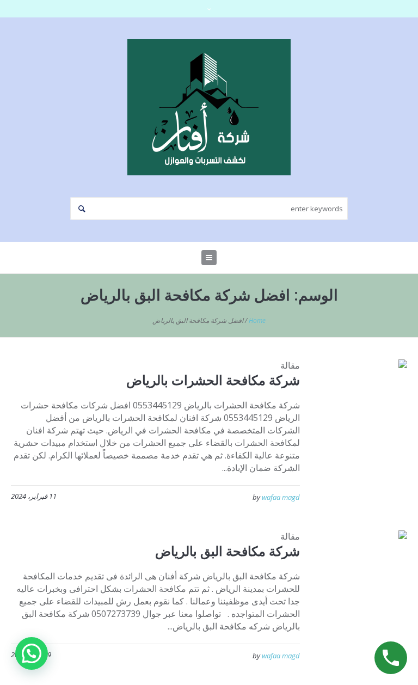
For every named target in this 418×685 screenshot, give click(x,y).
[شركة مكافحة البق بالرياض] (361, 575)
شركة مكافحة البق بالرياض (227, 551)
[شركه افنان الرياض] (209, 107)
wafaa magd (281, 497)
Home (257, 320)
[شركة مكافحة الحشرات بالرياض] (361, 404)
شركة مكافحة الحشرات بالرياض (213, 380)
